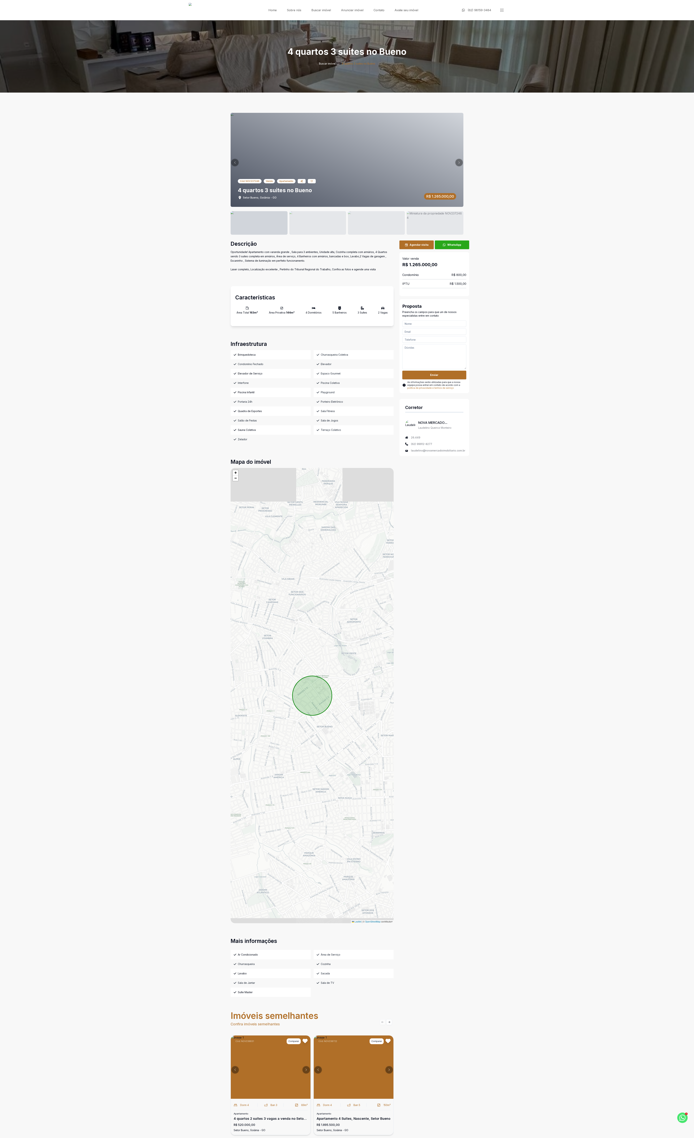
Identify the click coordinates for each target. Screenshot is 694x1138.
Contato (379, 10)
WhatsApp (454, 244)
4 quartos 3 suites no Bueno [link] (358, 63)
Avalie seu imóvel (406, 10)
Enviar (434, 374)
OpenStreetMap (373, 921)
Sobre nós (294, 10)
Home (272, 10)
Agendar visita (419, 244)
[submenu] (501, 10)
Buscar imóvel (321, 10)
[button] (235, 162)
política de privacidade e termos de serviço (430, 388)
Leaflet (357, 921)
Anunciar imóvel (352, 10)
